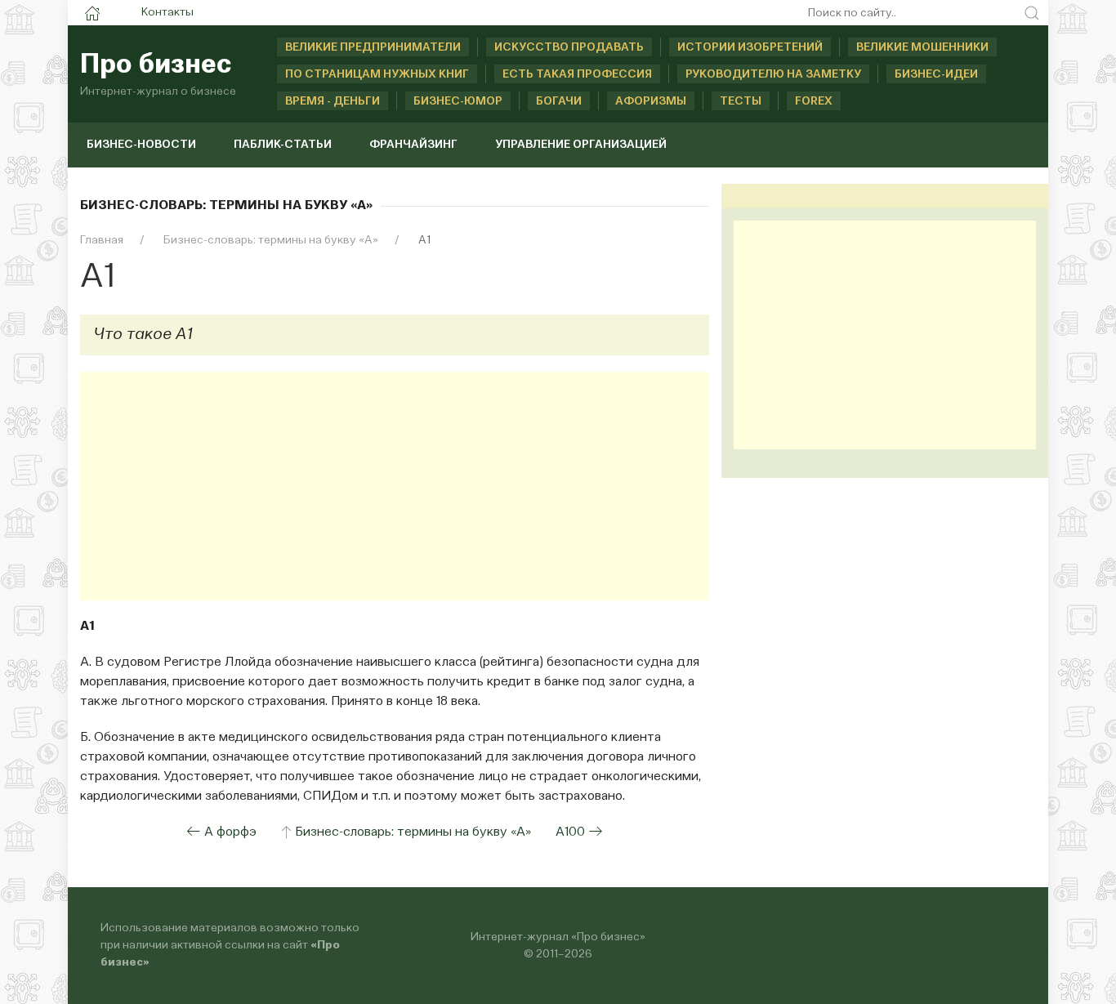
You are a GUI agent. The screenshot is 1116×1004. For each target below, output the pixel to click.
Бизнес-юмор (457, 101)
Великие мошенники (922, 47)
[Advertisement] (394, 486)
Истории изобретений (750, 47)
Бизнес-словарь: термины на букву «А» (413, 832)
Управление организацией (581, 144)
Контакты (167, 12)
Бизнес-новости (141, 144)
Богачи (559, 101)
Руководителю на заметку (773, 74)
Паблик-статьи (283, 144)
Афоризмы (650, 101)
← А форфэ (221, 832)
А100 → (579, 832)
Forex (814, 101)
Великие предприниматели (373, 47)
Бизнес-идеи (936, 74)
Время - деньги (332, 101)
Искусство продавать (569, 47)
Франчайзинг (413, 144)
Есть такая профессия (577, 74)
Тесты (740, 101)
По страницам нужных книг (377, 74)
